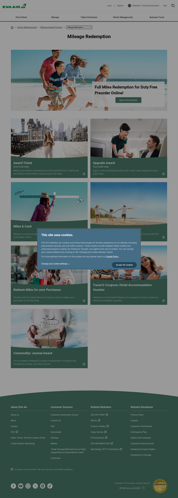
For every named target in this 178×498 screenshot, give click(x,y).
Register (120, 6)
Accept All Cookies (124, 265)
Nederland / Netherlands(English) (145, 6)
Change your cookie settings (54, 264)
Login (109, 6)
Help (165, 6)
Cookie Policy (112, 256)
